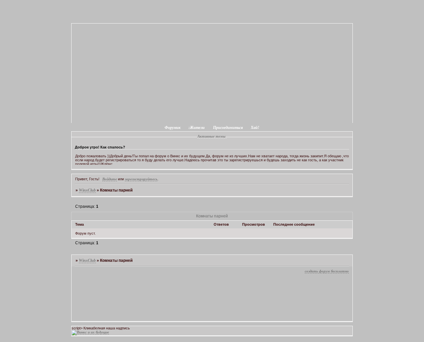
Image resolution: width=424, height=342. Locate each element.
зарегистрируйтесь (141, 179)
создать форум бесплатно (327, 271)
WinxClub (87, 190)
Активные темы (211, 136)
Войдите (109, 179)
